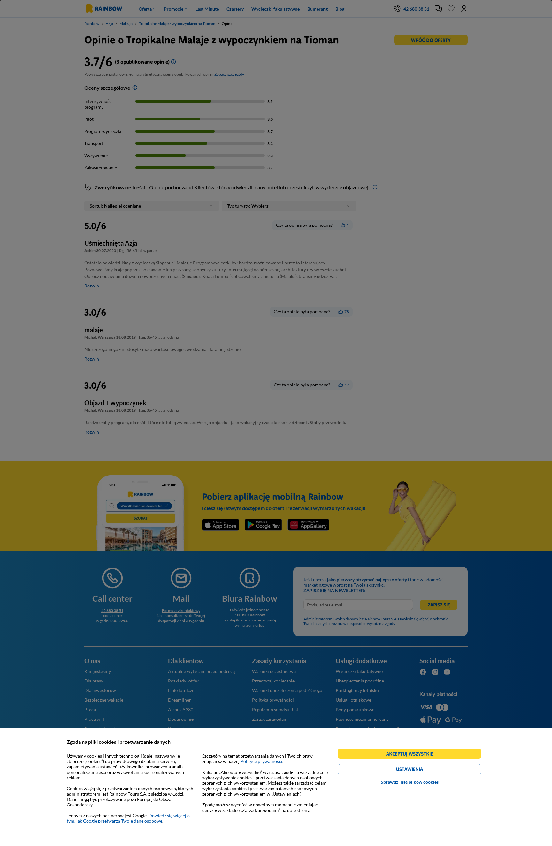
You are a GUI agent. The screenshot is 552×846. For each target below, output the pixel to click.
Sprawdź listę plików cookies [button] (410, 782)
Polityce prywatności (261, 761)
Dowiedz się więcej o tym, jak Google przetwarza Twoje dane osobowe (128, 818)
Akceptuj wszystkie (412, 755)
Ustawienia (420, 770)
